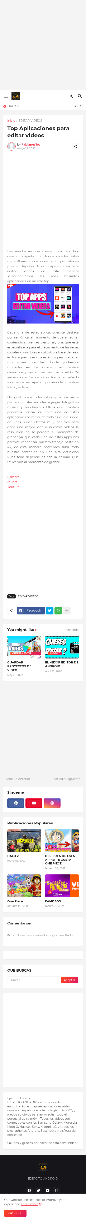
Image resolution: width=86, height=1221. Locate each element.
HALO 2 (13, 106)
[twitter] (38, 1190)
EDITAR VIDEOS (30, 121)
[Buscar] (80, 96)
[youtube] (33, 803)
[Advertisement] (43, 45)
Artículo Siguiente (67, 779)
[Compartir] (75, 146)
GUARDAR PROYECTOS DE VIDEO (19, 666)
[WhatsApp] (58, 610)
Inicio (11, 121)
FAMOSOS (53, 901)
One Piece (15, 901)
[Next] (81, 106)
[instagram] (52, 803)
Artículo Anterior (18, 779)
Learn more (29, 1204)
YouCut (13, 487)
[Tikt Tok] (70, 803)
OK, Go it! (15, 1213)
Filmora (13, 477)
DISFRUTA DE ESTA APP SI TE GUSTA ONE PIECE (60, 859)
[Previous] (75, 106)
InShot (12, 482)
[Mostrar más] (67, 610)
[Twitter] (49, 610)
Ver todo (72, 629)
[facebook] (15, 803)
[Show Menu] (5, 96)
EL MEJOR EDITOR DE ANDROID (61, 664)
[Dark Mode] (72, 96)
